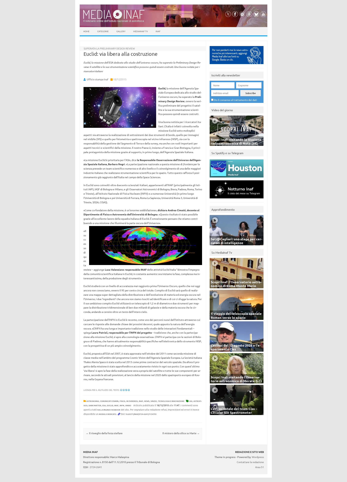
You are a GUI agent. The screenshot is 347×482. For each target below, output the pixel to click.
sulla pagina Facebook (108, 409)
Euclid (110, 405)
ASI (190, 401)
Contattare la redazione (250, 462)
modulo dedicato (107, 414)
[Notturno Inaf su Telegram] (237, 199)
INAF (141, 401)
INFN (122, 405)
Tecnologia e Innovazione (171, 401)
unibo (128, 405)
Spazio (154, 401)
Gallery (120, 31)
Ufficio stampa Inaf (97, 79)
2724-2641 (96, 467)
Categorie (103, 31)
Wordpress (258, 457)
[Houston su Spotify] (237, 178)
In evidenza (132, 401)
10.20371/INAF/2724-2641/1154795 (141, 414)
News (146, 401)
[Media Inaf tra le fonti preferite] (237, 64)
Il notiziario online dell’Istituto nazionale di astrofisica (113, 20)
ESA (104, 405)
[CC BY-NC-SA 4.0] (125, 389)
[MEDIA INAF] (114, 18)
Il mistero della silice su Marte (181, 433)
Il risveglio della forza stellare (104, 433)
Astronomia (92, 401)
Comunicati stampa (109, 401)
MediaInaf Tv (140, 31)
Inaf (158, 31)
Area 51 (259, 467)
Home (86, 31)
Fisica (122, 401)
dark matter (95, 405)
